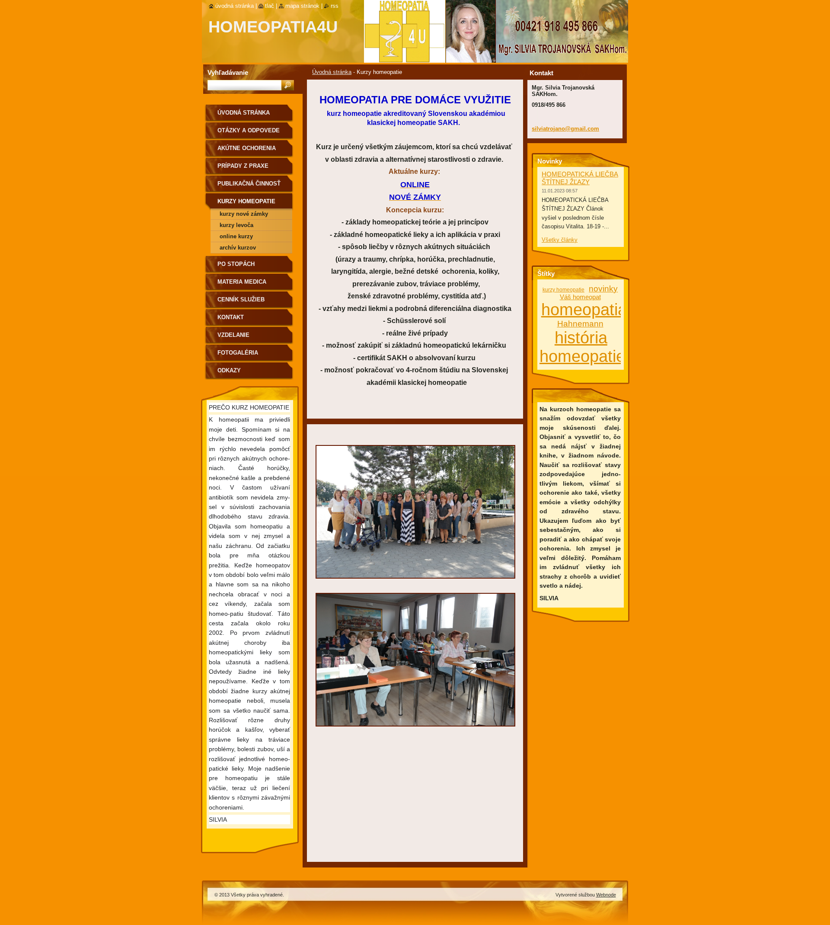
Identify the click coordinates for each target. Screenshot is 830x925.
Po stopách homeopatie (236, 267)
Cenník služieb (241, 299)
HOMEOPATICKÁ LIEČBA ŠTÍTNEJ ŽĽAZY (580, 178)
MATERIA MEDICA (241, 281)
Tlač (269, 6)
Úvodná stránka (331, 72)
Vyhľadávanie (228, 72)
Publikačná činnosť (249, 183)
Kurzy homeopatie (246, 201)
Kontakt (230, 317)
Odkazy (229, 370)
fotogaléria (237, 352)
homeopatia (584, 310)
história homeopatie (582, 347)
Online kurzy (236, 236)
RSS (334, 6)
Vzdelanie (233, 335)
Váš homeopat (580, 297)
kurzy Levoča (236, 225)
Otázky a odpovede (248, 130)
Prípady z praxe (242, 166)
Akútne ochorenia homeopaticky (246, 151)
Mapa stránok (302, 6)
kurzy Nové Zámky (244, 214)
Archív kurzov (238, 247)
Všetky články (560, 240)
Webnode (606, 894)
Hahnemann (580, 323)
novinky (603, 288)
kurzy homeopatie (563, 289)
